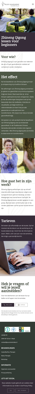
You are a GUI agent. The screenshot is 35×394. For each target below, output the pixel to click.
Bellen (9, 304)
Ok (11, 390)
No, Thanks (22, 390)
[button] (33, 4)
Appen (22, 304)
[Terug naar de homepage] (10, 4)
